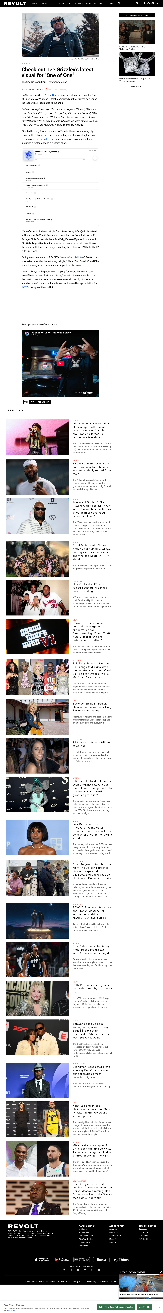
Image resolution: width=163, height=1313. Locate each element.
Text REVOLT (144, 1236)
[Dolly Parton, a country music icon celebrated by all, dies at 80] (37, 998)
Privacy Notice (78, 1282)
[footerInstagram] (64, 1271)
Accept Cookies (144, 1307)
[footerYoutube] (99, 1271)
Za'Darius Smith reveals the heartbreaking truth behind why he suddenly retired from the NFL (92, 469)
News (88, 3)
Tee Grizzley (54, 95)
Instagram (137, 3)
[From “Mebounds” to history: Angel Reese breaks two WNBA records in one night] (37, 959)
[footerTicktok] (71, 1271)
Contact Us (143, 1232)
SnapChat (145, 3)
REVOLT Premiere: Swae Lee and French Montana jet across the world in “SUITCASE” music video (92, 912)
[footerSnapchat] (78, 1271)
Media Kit (113, 1239)
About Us (113, 1229)
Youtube (157, 3)
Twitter (152, 3)
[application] (141, 1286)
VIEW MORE (136, 86)
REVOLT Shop (145, 1239)
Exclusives (78, 3)
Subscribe (110, 3)
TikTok (141, 3)
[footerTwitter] (92, 1271)
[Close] (159, 1307)
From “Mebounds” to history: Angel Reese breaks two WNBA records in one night (91, 949)
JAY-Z (25, 287)
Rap (32, 402)
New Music (26, 63)
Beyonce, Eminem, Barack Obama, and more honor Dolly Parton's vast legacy (92, 707)
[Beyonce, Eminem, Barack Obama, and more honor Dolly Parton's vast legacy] (37, 717)
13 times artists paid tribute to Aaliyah (91, 744)
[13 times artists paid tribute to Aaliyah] (37, 756)
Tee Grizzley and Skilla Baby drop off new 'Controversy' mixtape (135, 80)
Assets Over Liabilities (72, 257)
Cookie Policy (91, 1282)
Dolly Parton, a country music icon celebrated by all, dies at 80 (92, 988)
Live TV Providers (86, 1236)
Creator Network (86, 1242)
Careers (112, 1242)
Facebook (148, 3)
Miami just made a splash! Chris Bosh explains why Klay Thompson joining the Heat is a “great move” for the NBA (92, 1150)
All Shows (83, 1229)
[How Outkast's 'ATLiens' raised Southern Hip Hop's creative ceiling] (37, 597)
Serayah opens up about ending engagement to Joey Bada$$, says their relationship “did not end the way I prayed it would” (92, 1030)
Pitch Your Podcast (86, 1239)
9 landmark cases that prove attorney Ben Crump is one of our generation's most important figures (92, 1072)
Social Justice (65, 3)
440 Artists (83, 1246)
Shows (35, 3)
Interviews (78, 861)
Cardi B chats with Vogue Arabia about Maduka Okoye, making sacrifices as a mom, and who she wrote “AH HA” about (92, 552)
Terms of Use (66, 1282)
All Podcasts (84, 1232)
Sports (76, 461)
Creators (98, 3)
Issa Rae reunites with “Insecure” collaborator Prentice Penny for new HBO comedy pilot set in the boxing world (92, 831)
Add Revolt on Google (57, 89)
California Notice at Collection (109, 1282)
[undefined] (137, 32)
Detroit (43, 139)
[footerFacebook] (85, 1271)
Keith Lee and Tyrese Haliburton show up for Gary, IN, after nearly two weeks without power (92, 1111)
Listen (52, 3)
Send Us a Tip (115, 1236)
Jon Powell (29, 89)
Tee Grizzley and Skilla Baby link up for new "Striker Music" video (135, 48)
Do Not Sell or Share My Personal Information (116, 1307)
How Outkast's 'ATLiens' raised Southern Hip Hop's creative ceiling (90, 587)
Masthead (113, 1232)
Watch (44, 3)
